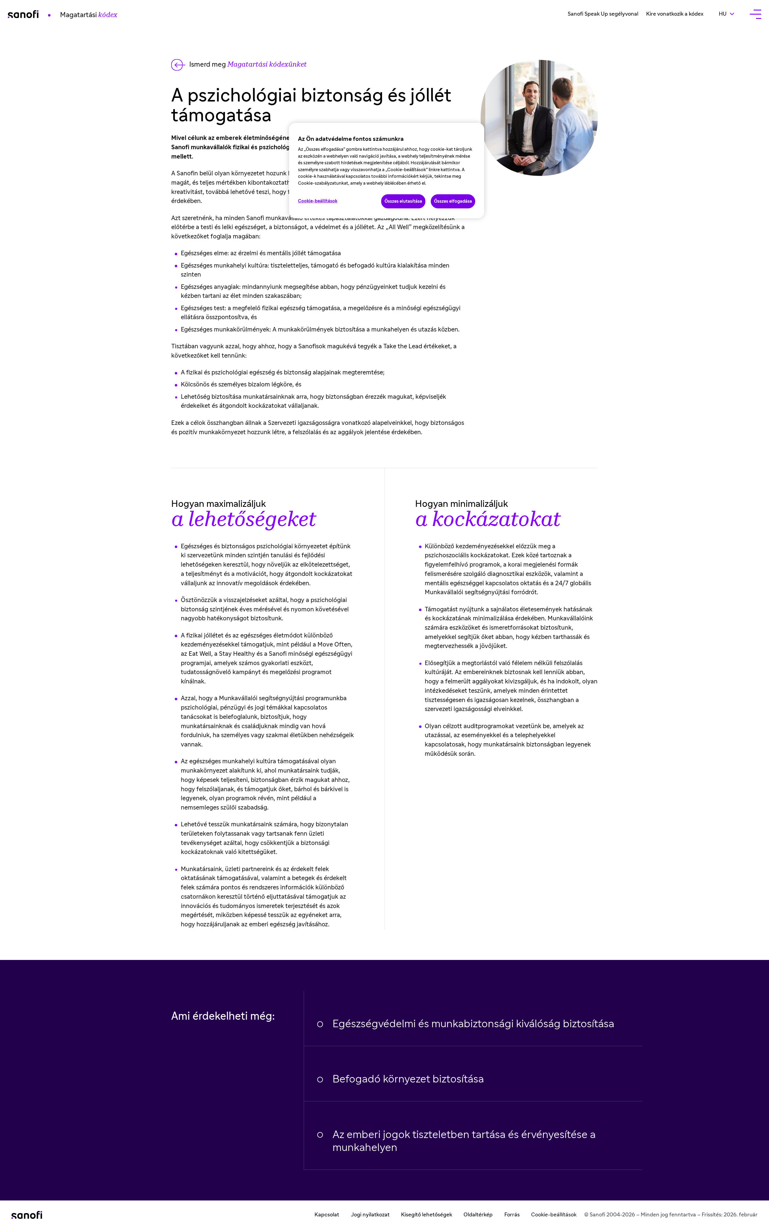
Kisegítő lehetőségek (426, 1215)
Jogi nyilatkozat (370, 1215)
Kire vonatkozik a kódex (675, 14)
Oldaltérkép (478, 1215)
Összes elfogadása (453, 201)
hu (730, 14)
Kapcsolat (327, 1215)
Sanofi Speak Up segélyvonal (603, 14)
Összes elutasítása (403, 201)
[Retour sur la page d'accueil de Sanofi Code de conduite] (26, 1215)
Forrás (512, 1215)
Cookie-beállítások (553, 1215)
